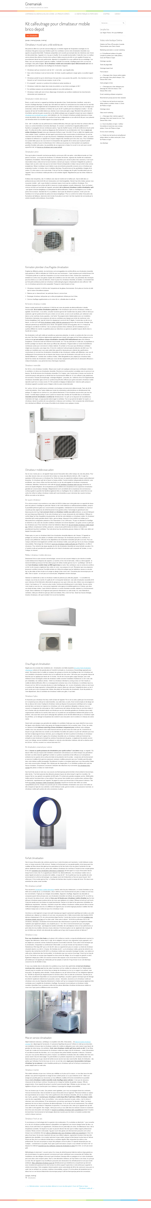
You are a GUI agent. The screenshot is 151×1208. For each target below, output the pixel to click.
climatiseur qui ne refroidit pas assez (36, 115)
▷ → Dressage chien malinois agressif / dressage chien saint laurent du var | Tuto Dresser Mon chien (112, 118)
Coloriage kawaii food (106, 68)
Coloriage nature (105, 109)
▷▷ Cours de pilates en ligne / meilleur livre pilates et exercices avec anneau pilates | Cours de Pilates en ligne (111, 126)
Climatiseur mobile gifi (86, 1188)
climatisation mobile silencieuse (44, 889)
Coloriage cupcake (105, 61)
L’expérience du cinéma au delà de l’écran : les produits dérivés (47, 14)
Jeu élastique (104, 143)
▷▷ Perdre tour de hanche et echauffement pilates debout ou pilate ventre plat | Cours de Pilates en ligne (113, 137)
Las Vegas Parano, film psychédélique (111, 33)
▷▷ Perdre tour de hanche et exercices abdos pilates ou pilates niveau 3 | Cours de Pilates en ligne (112, 103)
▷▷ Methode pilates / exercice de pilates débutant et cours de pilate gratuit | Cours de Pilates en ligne (56, 1186)
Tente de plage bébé (106, 65)
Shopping (106, 14)
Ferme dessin (104, 72)
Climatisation (33, 35)
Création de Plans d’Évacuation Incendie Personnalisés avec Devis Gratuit (112, 45)
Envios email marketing (107, 132)
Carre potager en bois (106, 83)
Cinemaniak (33, 3)
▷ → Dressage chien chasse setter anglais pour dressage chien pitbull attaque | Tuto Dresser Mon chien (113, 77)
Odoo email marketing (106, 112)
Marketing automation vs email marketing (112, 50)
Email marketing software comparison (111, 94)
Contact (117, 14)
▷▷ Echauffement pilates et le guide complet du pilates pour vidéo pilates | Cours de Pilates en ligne (111, 55)
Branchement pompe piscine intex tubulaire (113, 98)
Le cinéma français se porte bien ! (86, 14)
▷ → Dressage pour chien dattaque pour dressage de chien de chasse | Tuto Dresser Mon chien (112, 88)
